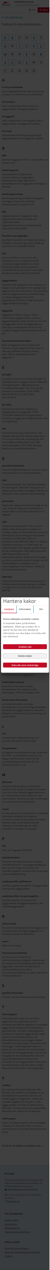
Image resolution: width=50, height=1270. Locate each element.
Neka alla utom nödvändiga (25, 665)
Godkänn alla (25, 646)
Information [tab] (25, 609)
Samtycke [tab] (9, 609)
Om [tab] (41, 609)
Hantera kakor (25, 655)
